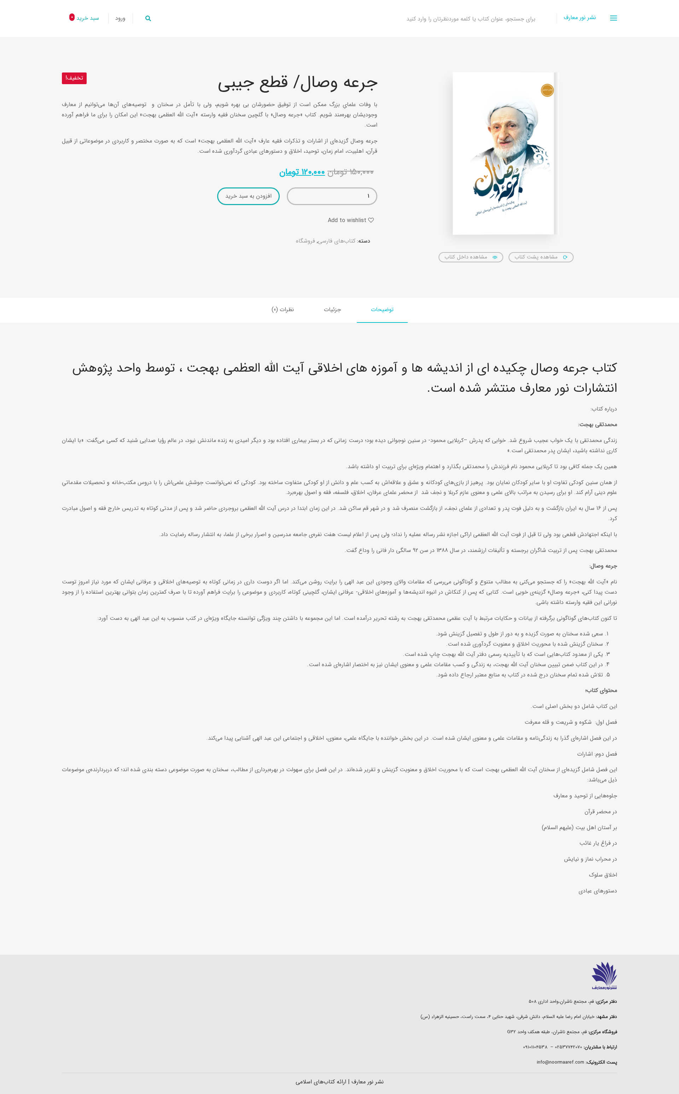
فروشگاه (305, 241)
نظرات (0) (283, 309)
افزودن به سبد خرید (248, 196)
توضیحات (382, 309)
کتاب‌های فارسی (336, 241)
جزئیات (332, 309)
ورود (120, 18)
